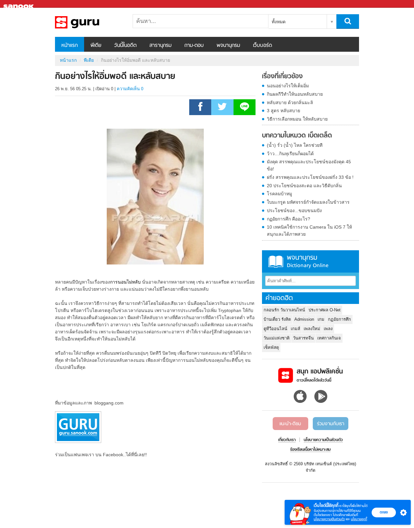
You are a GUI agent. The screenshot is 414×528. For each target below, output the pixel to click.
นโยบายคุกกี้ (359, 519)
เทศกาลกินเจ (329, 338)
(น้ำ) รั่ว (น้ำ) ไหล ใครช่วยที (294, 145)
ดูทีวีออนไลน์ (275, 328)
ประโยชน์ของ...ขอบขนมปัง (294, 210)
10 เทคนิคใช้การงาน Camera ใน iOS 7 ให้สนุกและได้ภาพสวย (309, 230)
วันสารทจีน (303, 338)
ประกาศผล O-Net (325, 309)
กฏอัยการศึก (339, 319)
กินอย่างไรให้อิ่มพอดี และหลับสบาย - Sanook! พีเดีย (89, 22)
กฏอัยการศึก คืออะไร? (288, 218)
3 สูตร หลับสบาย (283, 110)
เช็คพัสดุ (271, 347)
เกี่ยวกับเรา (287, 440)
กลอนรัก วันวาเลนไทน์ (284, 309)
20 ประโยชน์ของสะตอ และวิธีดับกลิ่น (304, 185)
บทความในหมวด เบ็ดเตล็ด (297, 136)
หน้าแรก (69, 45)
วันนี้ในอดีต (125, 45)
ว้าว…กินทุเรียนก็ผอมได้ (290, 153)
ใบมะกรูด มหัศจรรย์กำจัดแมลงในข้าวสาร (308, 202)
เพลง (328, 328)
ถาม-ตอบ (194, 45)
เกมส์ (295, 328)
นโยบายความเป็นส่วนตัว (329, 519)
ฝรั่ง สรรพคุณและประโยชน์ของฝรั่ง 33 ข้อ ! (310, 177)
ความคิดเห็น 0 (130, 88)
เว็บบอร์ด (262, 45)
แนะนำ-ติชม (290, 424)
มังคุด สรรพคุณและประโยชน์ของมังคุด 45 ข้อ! (309, 165)
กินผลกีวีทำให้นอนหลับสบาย (295, 94)
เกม (321, 319)
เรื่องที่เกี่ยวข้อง (282, 76)
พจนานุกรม (228, 45)
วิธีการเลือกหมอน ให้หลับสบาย (297, 119)
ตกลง (384, 512)
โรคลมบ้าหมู (279, 193)
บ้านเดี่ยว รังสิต (277, 319)
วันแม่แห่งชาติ (276, 338)
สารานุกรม (160, 45)
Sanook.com (19, 4)
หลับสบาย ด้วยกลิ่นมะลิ (290, 102)
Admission (304, 319)
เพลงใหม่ (312, 328)
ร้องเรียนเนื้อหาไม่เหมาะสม (310, 450)
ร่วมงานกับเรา (330, 424)
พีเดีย (96, 45)
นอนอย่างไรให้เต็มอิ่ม (288, 85)
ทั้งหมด (279, 21)
